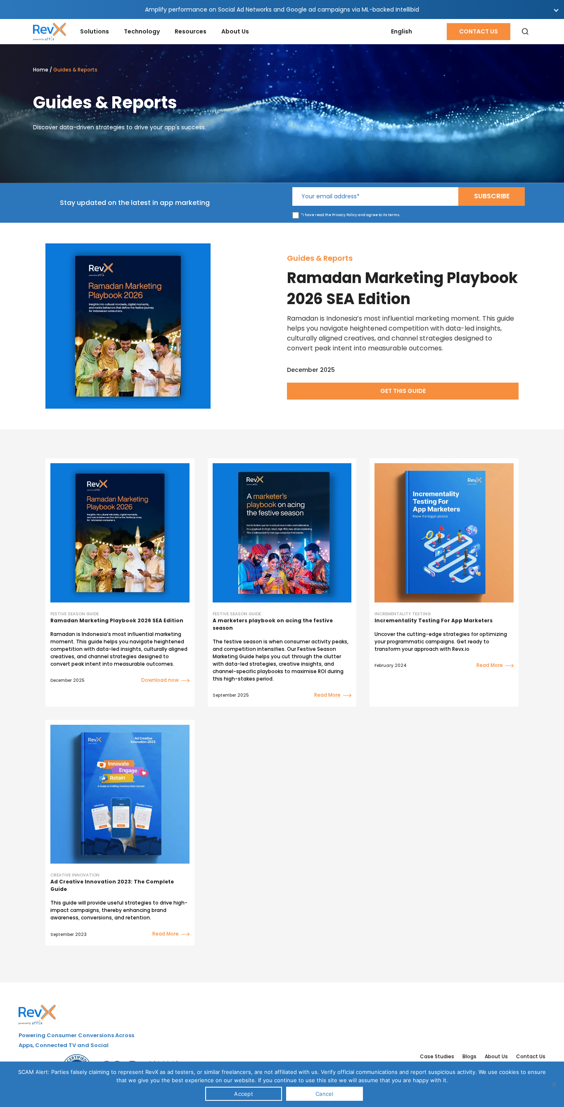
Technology (142, 31)
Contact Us (478, 31)
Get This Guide (403, 391)
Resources (190, 31)
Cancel (324, 1093)
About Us (235, 31)
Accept (243, 1093)
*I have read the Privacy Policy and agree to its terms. (350, 215)
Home (40, 69)
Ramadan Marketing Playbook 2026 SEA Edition (402, 288)
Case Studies (437, 1056)
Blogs (469, 1056)
